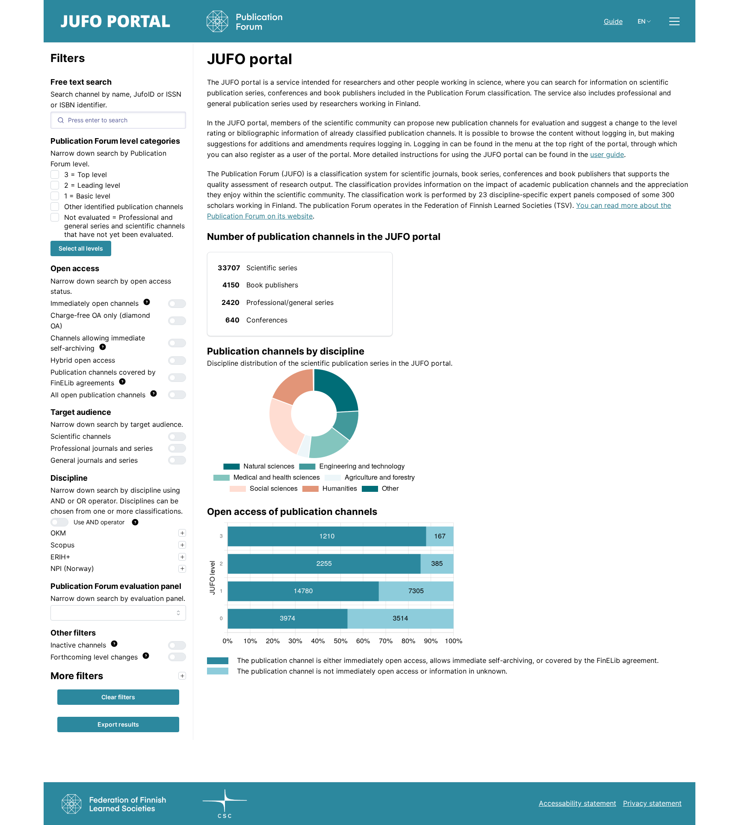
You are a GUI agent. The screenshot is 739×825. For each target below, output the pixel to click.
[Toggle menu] (674, 21)
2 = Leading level (92, 185)
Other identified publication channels (123, 206)
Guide (613, 21)
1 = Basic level (87, 196)
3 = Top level (85, 174)
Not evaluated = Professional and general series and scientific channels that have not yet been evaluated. (124, 226)
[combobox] (118, 613)
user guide (607, 154)
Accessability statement (577, 803)
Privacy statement (652, 803)
